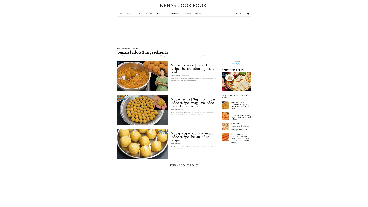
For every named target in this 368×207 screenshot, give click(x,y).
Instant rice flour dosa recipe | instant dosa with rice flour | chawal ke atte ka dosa (240, 139)
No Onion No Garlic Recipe (180, 61)
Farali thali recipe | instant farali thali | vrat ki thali (236, 96)
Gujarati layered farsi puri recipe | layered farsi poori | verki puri (241, 117)
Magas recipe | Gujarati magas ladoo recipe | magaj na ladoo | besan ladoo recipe (193, 102)
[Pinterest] (240, 14)
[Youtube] (243, 14)
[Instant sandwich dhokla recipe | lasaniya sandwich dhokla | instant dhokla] (225, 126)
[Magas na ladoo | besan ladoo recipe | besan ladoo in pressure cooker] (142, 76)
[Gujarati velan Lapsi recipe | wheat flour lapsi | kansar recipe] (225, 105)
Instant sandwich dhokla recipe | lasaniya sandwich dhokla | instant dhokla (240, 128)
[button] (248, 13)
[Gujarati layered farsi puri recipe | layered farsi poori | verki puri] (225, 116)
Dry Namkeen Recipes (238, 112)
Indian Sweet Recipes (238, 102)
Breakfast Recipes (237, 123)
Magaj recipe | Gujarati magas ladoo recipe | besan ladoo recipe (193, 136)
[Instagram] (236, 14)
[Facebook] (233, 14)
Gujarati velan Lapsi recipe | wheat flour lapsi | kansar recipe (240, 106)
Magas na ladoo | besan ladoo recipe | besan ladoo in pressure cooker (194, 68)
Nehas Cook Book (175, 75)
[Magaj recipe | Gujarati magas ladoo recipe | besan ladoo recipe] (142, 144)
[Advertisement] (184, 31)
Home (118, 48)
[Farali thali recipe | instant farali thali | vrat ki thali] (236, 81)
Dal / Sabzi (225, 93)
